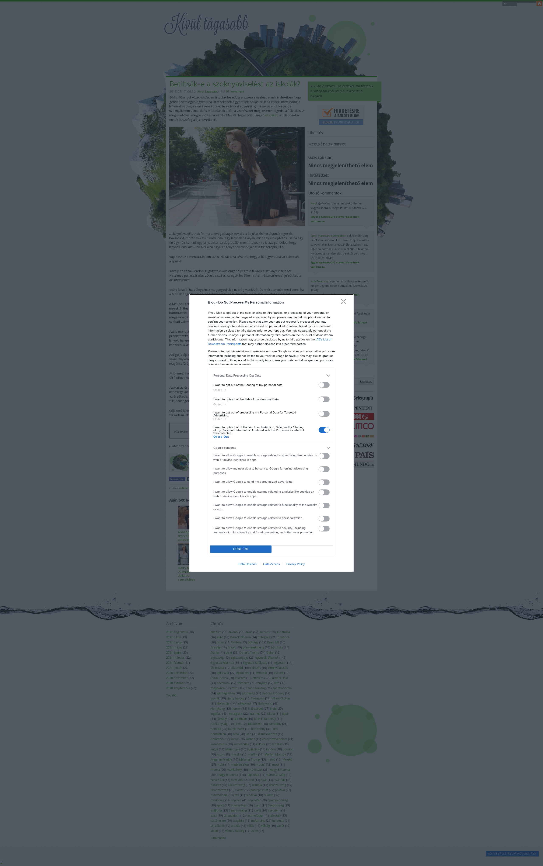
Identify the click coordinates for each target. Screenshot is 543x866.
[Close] (345, 303)
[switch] (324, 385)
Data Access (271, 564)
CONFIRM (241, 549)
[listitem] (271, 375)
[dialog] (271, 433)
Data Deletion (247, 564)
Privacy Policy (295, 564)
